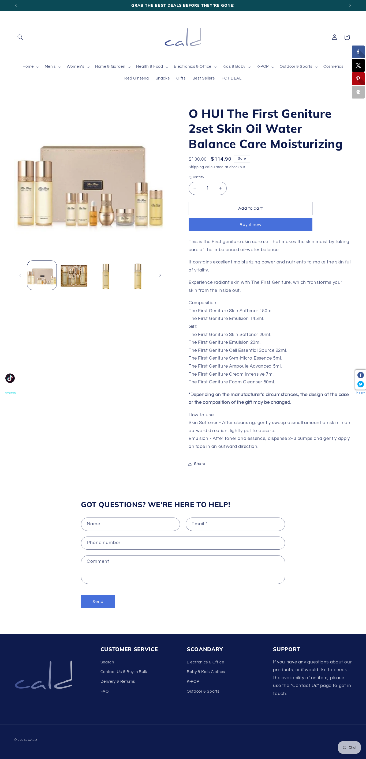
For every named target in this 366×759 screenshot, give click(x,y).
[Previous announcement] (16, 5)
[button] (20, 37)
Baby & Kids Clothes (206, 672)
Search (107, 662)
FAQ (104, 691)
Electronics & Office (205, 662)
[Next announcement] (350, 5)
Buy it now (251, 224)
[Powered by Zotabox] (358, 92)
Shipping (196, 167)
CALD (32, 739)
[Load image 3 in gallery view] (105, 275)
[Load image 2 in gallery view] (73, 275)
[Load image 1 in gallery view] (42, 275)
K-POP (193, 682)
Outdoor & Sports (203, 691)
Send (98, 601)
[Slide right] (160, 275)
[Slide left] (20, 275)
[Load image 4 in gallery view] (137, 275)
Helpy (360, 392)
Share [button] (199, 464)
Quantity (196, 177)
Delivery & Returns (117, 682)
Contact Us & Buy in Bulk (123, 672)
